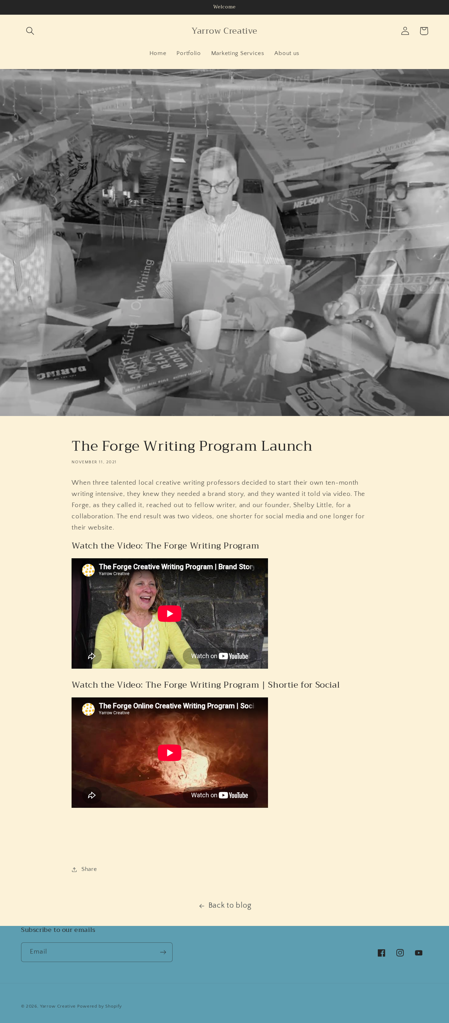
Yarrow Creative (58, 1006)
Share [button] (89, 869)
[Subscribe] (163, 952)
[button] (30, 31)
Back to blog (230, 905)
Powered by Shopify (99, 1006)
